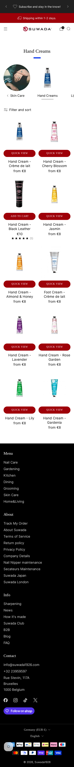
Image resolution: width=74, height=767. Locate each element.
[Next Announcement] (68, 6)
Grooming (11, 488)
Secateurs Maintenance (22, 569)
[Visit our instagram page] (15, 700)
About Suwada (15, 530)
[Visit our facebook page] (5, 700)
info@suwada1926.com (21, 665)
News (8, 610)
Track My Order (16, 523)
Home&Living (14, 501)
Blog (7, 636)
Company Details (17, 556)
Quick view (19, 153)
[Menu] (5, 29)
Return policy (14, 543)
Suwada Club (14, 623)
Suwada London (16, 582)
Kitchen (10, 475)
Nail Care (11, 462)
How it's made (15, 617)
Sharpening (12, 604)
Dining (8, 482)
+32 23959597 (15, 671)
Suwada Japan (15, 575)
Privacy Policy (14, 549)
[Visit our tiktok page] (25, 700)
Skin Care (11, 495)
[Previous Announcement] (6, 6)
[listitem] (37, 6)
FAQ (7, 643)
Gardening (12, 469)
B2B (7, 630)
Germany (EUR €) (35, 729)
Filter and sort (20, 110)
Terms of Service (17, 536)
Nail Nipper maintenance (23, 562)
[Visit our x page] (35, 700)
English (35, 736)
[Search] (68, 29)
